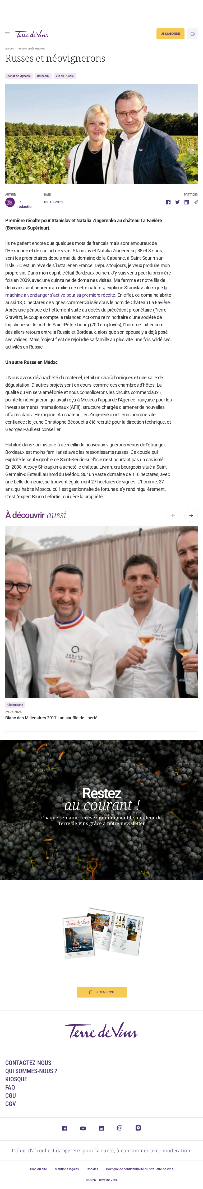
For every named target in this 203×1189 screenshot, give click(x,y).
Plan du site (38, 1169)
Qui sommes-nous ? (31, 1071)
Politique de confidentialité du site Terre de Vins (139, 1169)
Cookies (92, 1169)
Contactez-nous (28, 1063)
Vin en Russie (65, 76)
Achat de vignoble (19, 76)
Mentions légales (67, 1169)
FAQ (10, 1087)
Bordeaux (43, 76)
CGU (10, 1095)
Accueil (9, 48)
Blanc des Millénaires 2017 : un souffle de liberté (51, 717)
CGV (10, 1104)
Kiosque (16, 1079)
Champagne (15, 705)
